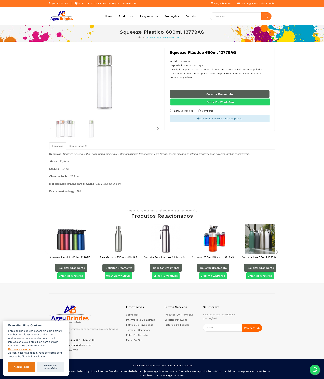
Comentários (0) (78, 146)
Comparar (207, 110)
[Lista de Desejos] (68, 250)
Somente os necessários (50, 367)
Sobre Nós (132, 314)
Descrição (58, 146)
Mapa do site (134, 340)
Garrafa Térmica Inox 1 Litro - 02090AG (166, 257)
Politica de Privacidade (139, 324)
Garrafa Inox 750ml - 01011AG (119, 257)
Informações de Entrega (140, 319)
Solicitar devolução (176, 319)
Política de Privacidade (31, 356)
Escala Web (160, 365)
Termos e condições (138, 330)
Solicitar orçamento (219, 94)
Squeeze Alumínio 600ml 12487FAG (71, 257)
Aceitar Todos (21, 366)
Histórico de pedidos (177, 324)
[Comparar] (74, 250)
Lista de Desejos (183, 110)
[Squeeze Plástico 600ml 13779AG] (65, 128)
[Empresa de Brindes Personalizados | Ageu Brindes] (70, 314)
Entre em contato (136, 335)
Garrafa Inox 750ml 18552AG (260, 257)
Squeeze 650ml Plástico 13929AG (213, 257)
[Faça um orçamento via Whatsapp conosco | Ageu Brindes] (315, 370)
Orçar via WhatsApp (220, 102)
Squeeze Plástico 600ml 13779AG (165, 37)
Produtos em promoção (179, 314)
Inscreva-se (252, 327)
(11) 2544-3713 (70, 350)
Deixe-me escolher (20, 349)
